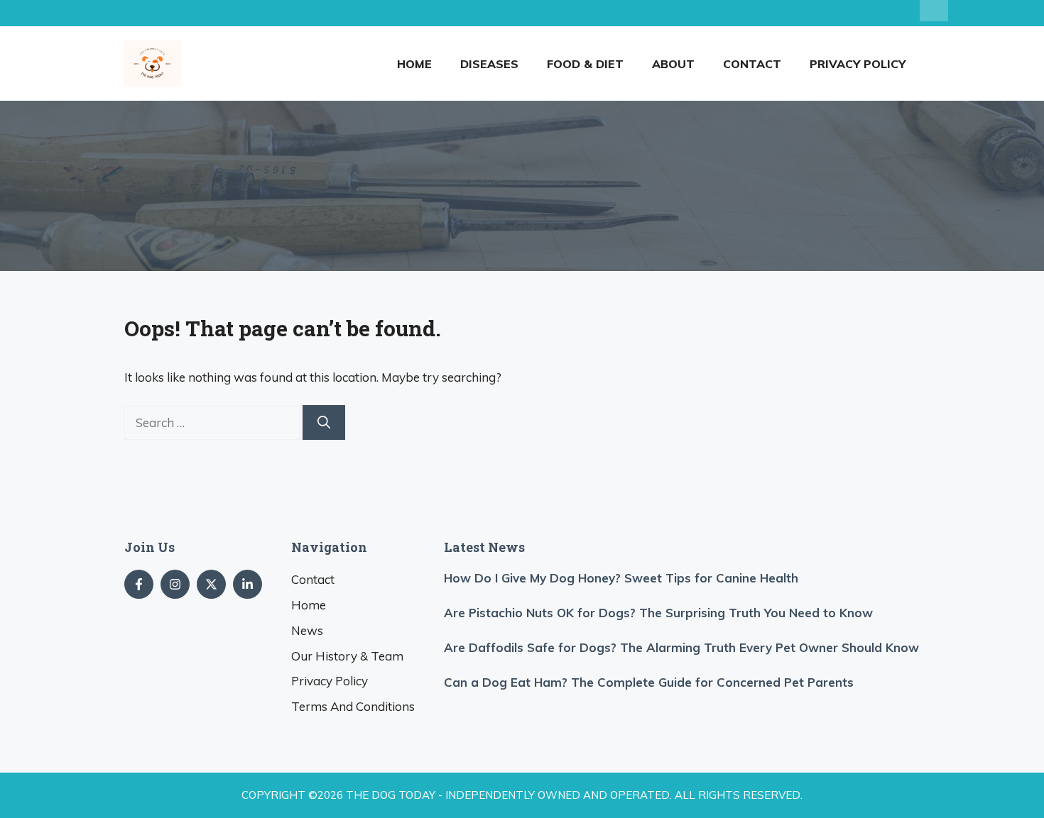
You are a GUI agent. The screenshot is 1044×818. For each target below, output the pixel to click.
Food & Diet (585, 64)
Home (414, 64)
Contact (752, 64)
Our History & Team (347, 655)
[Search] (324, 422)
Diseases (489, 64)
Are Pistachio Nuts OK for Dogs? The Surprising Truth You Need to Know (658, 612)
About (673, 64)
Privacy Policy (858, 64)
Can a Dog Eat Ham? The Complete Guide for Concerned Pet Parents (649, 682)
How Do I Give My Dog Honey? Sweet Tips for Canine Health (621, 577)
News (307, 630)
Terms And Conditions (353, 706)
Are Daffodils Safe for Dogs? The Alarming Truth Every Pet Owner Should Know (681, 647)
